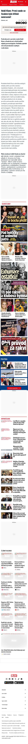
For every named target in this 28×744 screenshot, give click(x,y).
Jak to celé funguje (14, 32)
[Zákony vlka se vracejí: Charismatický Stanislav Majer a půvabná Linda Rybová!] (6, 515)
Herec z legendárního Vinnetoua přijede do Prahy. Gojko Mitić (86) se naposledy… (19, 489)
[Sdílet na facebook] (17, 23)
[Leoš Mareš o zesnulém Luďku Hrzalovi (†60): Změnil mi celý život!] (6, 423)
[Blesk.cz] (13, 1)
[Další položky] (26, 4)
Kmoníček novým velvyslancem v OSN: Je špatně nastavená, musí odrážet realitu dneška (20, 365)
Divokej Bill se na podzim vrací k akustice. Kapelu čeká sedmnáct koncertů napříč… (19, 498)
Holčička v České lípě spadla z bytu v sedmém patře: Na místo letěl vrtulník (19, 463)
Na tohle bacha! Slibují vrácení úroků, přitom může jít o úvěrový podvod (19, 481)
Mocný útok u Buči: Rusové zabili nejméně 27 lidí (19, 454)
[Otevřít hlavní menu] (1, 1)
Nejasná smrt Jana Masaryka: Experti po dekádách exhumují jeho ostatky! (19, 431)
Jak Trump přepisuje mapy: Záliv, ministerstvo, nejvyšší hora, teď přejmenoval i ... (20, 382)
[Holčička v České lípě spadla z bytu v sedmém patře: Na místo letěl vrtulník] (6, 464)
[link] (6, 679)
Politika (3, 368)
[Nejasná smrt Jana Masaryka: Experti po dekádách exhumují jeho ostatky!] (6, 431)
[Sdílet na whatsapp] (23, 23)
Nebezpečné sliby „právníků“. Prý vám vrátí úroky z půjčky (18, 447)
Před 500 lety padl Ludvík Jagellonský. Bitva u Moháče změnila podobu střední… (19, 472)
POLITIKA (4, 359)
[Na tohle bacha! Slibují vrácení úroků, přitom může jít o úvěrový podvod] (6, 481)
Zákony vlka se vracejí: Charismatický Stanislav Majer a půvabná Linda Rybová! (19, 515)
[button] (9, 682)
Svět (2, 384)
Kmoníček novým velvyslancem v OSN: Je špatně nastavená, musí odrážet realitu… (19, 506)
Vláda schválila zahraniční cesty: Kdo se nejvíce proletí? (20, 372)
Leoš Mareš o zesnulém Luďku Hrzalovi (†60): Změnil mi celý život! (19, 422)
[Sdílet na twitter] (19, 23)
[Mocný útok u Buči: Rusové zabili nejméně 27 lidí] (6, 456)
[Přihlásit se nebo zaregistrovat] (25, 1)
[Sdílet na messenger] (21, 23)
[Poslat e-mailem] (26, 23)
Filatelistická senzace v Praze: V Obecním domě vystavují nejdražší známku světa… (19, 440)
